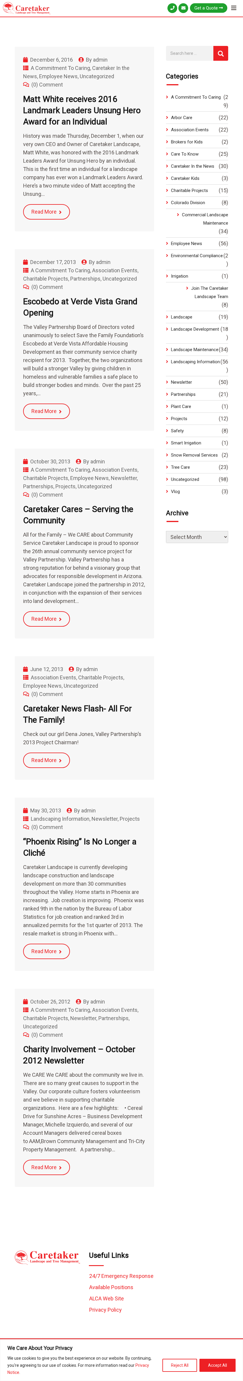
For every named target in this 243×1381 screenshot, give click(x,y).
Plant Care (181, 406)
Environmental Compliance (197, 255)
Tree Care (180, 467)
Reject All (179, 1365)
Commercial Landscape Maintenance (205, 219)
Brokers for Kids (187, 142)
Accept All (217, 1365)
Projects (65, 486)
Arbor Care (181, 117)
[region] (121, 1360)
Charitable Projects (45, 279)
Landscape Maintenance (194, 349)
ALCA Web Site (106, 1298)
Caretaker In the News (192, 166)
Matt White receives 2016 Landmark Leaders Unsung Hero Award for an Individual (82, 110)
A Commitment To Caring (60, 68)
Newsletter (124, 478)
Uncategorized (97, 76)
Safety (177, 430)
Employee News (58, 76)
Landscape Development (195, 329)
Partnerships (85, 279)
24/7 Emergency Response (121, 1276)
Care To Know (185, 154)
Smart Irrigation (186, 443)
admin (100, 60)
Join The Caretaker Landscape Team (209, 292)
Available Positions (111, 1287)
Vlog (175, 491)
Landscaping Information (60, 819)
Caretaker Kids (185, 178)
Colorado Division (188, 202)
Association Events (115, 270)
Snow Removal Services (194, 455)
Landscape (181, 317)
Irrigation (179, 276)
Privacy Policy (105, 1310)
